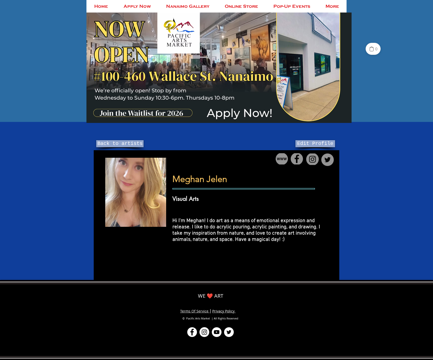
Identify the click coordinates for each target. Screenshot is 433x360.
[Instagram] (204, 332)
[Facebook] (192, 332)
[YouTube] (217, 332)
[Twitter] (229, 332)
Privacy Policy (224, 311)
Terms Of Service (194, 311)
